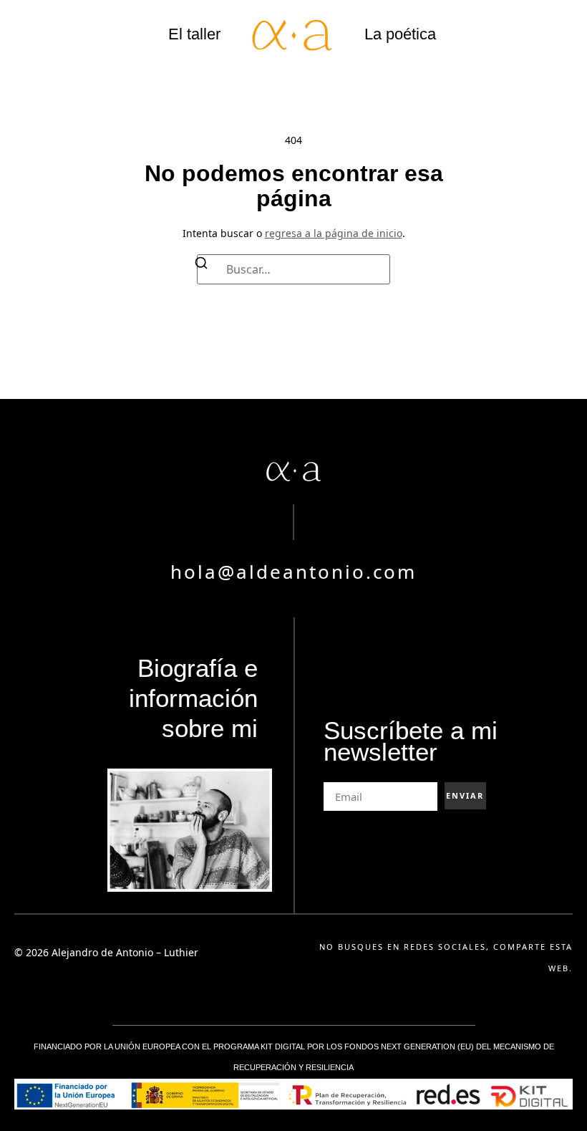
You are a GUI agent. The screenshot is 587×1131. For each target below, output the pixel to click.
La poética (400, 34)
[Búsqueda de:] (293, 269)
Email (337, 777)
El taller (194, 34)
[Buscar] (201, 265)
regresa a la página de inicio (333, 233)
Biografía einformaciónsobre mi (193, 698)
